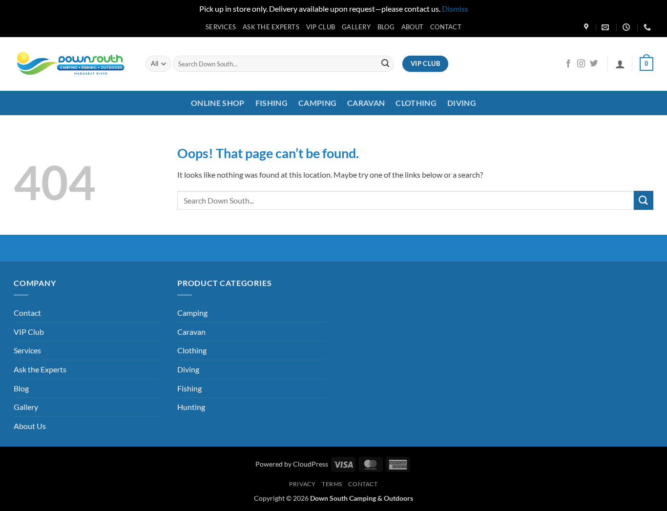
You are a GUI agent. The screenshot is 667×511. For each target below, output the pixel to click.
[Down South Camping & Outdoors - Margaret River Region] (72, 63)
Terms (332, 484)
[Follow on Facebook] (568, 64)
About (412, 27)
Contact (445, 27)
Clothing (416, 102)
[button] (620, 64)
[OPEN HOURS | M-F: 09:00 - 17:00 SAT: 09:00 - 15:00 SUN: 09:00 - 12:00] (627, 27)
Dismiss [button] (455, 8)
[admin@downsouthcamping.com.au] (606, 27)
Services (221, 27)
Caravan (366, 102)
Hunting (191, 406)
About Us (30, 425)
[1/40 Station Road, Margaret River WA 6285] (587, 27)
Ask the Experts (271, 27)
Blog (386, 27)
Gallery (356, 27)
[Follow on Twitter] (594, 64)
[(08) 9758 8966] (648, 27)
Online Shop (218, 102)
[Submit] (385, 64)
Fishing (271, 102)
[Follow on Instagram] (581, 64)
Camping (317, 102)
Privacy (302, 484)
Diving (461, 102)
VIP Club (320, 27)
